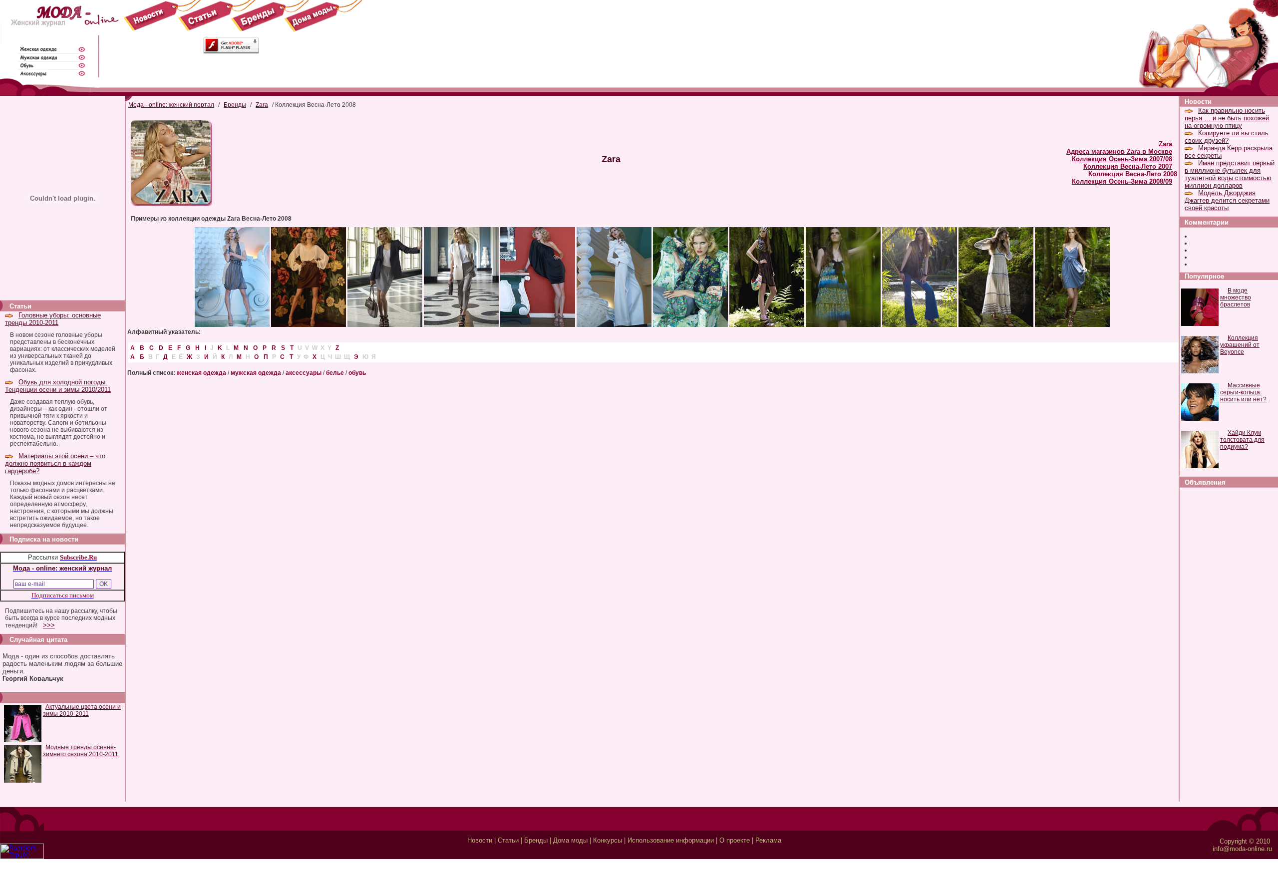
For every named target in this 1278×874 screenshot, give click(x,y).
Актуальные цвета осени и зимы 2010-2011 (82, 710)
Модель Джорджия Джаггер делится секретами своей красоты (1227, 200)
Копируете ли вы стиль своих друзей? (1227, 136)
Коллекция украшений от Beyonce (1240, 344)
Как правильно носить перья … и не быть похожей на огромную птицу (1227, 118)
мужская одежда (256, 372)
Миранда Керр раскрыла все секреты (1229, 151)
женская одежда (201, 372)
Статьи (508, 840)
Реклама (768, 840)
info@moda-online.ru (1242, 849)
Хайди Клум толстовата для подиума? (1242, 439)
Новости (479, 840)
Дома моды (570, 840)
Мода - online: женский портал (171, 104)
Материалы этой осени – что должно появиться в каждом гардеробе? (55, 463)
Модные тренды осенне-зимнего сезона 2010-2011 (80, 751)
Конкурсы (607, 840)
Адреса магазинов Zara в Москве (1119, 151)
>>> (49, 625)
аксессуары (303, 372)
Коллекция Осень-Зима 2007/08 (1122, 159)
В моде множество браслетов (1235, 297)
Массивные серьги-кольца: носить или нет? (1243, 392)
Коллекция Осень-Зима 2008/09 (1122, 181)
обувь (357, 372)
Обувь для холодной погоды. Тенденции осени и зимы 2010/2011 (58, 385)
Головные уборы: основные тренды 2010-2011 (53, 318)
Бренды (235, 104)
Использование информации (671, 840)
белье (335, 372)
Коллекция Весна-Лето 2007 (1127, 166)
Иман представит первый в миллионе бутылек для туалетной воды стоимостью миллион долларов (1230, 174)
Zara (262, 104)
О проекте (734, 840)
